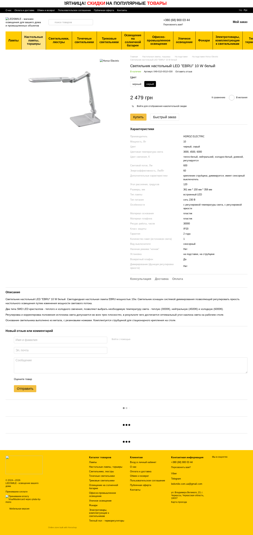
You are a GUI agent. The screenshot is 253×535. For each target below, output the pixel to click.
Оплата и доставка (24, 10)
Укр (240, 10)
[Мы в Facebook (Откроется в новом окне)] (132, 10)
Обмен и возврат (46, 10)
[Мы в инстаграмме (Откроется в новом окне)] (136, 10)
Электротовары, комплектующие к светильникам (227, 40)
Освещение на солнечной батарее (132, 40)
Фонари (204, 40)
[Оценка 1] (38, 379)
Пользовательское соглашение (74, 10)
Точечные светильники (84, 40)
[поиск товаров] (51, 22)
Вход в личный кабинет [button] (143, 462)
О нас (8, 10)
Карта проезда (179, 502)
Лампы (13, 40)
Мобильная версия (19, 508)
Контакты (122, 10)
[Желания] (219, 22)
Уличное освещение (184, 40)
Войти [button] (140, 106)
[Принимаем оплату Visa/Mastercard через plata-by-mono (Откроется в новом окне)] (24, 499)
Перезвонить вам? (173, 24)
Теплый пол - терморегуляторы (106, 520)
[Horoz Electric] (109, 60)
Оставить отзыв (183, 71)
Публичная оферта (104, 10)
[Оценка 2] (44, 379)
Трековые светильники (109, 40)
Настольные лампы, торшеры (33, 40)
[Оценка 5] (62, 379)
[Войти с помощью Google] (140, 339)
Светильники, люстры (59, 40)
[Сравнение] (209, 22)
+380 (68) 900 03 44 (176, 20)
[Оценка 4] (56, 379)
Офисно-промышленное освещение (158, 40)
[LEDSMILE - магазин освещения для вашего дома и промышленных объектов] (24, 464)
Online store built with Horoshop (62, 527)
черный (136, 84)
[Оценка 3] (50, 379)
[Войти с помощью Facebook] (134, 339)
